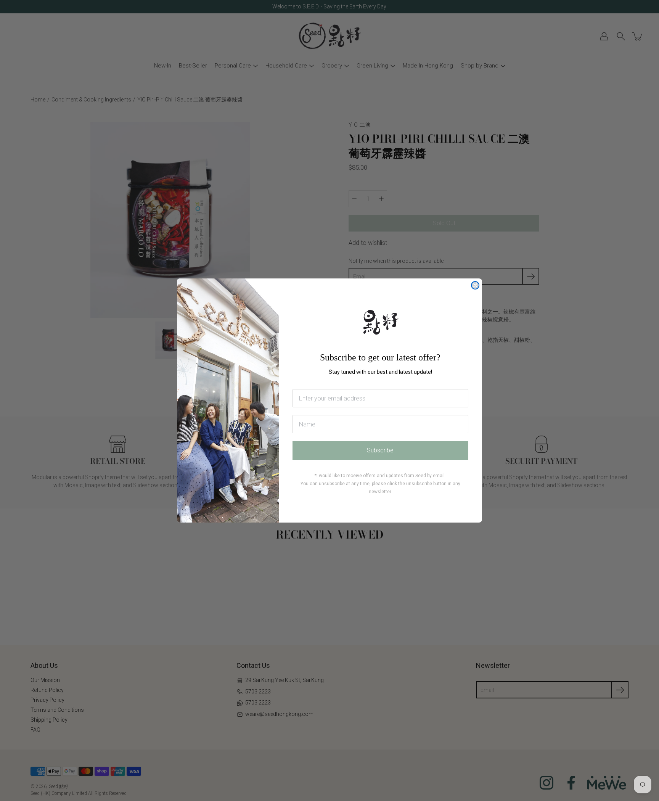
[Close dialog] (475, 285)
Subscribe (380, 450)
